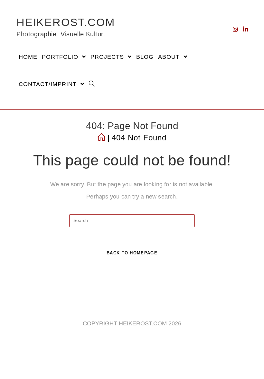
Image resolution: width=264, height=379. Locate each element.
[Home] (102, 137)
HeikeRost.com (65, 27)
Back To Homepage (132, 253)
